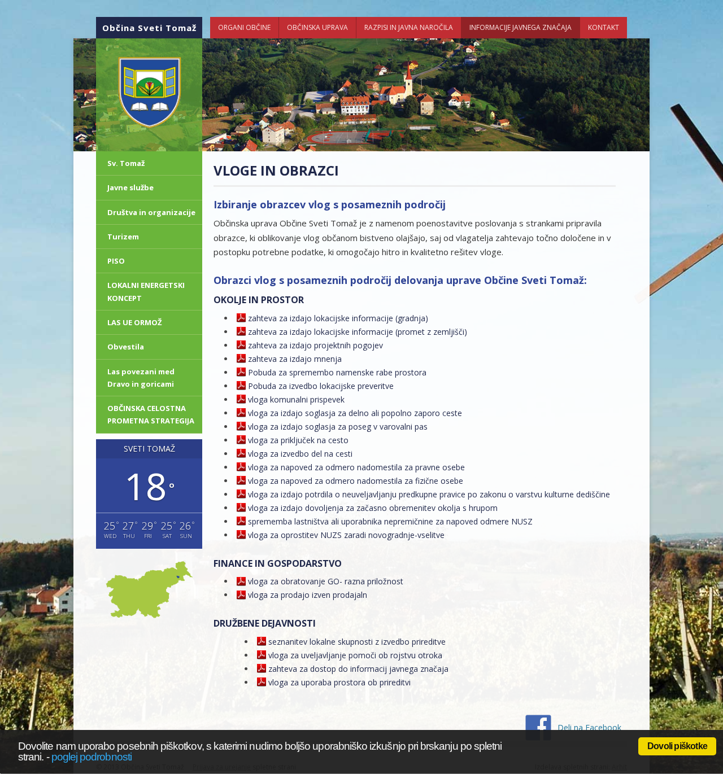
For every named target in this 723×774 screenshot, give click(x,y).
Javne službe (130, 187)
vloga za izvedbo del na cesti (300, 453)
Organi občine (244, 27)
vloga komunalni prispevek (296, 399)
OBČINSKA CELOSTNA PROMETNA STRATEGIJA (150, 414)
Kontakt (603, 27)
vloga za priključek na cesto (298, 440)
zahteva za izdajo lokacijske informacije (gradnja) (338, 318)
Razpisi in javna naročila (408, 27)
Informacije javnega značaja (520, 27)
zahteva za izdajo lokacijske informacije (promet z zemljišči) (357, 331)
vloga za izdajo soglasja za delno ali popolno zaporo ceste (355, 413)
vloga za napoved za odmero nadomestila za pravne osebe (356, 467)
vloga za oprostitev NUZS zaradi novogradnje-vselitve (346, 535)
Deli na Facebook (589, 727)
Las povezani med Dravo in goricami (141, 377)
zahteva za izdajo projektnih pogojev (315, 345)
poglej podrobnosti (91, 756)
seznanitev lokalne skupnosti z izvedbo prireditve (357, 641)
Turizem (123, 236)
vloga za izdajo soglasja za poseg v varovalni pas (338, 426)
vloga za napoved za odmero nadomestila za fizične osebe (355, 480)
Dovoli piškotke (677, 746)
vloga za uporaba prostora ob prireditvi (339, 682)
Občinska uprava (317, 27)
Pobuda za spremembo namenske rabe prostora (337, 372)
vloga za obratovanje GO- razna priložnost (325, 581)
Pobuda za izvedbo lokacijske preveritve (321, 386)
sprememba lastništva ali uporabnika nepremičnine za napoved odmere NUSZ (390, 521)
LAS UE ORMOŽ (134, 322)
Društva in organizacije (151, 212)
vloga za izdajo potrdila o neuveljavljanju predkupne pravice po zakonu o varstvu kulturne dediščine (429, 494)
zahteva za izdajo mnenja (295, 358)
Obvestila (125, 347)
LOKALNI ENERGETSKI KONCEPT (146, 291)
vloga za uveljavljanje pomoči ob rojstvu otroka (355, 655)
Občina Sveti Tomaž (149, 27)
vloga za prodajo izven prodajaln (307, 594)
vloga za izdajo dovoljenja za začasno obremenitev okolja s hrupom (373, 507)
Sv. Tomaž (126, 163)
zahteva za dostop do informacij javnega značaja (358, 668)
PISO (116, 261)
